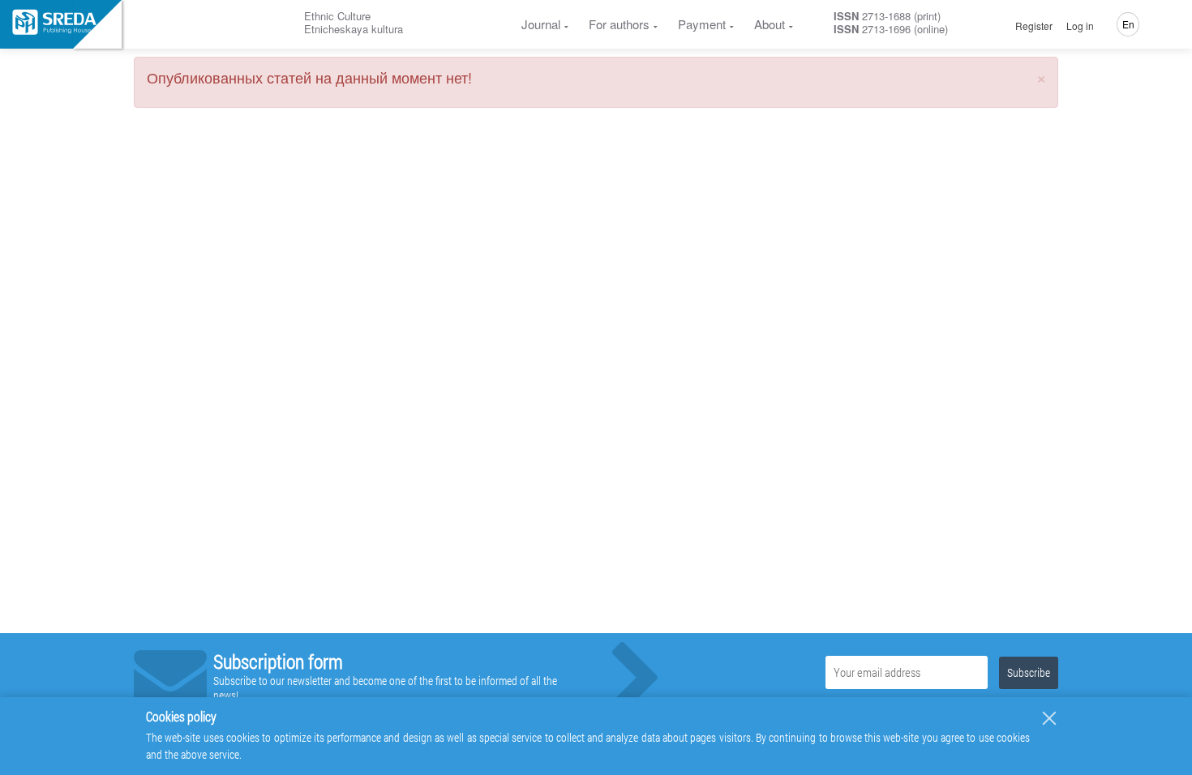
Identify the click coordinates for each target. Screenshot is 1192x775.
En (1128, 24)
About (769, 23)
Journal (540, 23)
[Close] (1049, 718)
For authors (619, 23)
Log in (1080, 25)
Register (1034, 25)
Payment (702, 23)
